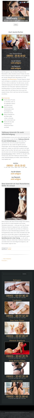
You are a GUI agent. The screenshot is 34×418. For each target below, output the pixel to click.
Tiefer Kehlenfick (6, 258)
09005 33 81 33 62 (16, 55)
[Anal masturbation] (16, 41)
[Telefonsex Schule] (16, 11)
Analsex (9, 248)
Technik (9, 249)
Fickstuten (5, 260)
